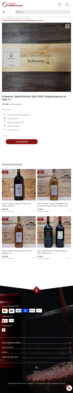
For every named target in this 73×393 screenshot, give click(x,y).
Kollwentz (28, 18)
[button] (67, 26)
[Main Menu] (3, 12)
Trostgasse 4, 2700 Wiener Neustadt (38, 383)
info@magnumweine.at (58, 383)
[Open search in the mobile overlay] (43, 12)
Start (3, 18)
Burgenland (19, 18)
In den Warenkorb (22, 142)
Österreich (10, 18)
